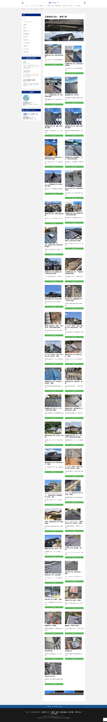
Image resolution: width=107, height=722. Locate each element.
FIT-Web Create (56, 717)
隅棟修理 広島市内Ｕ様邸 (71, 625)
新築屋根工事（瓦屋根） (51, 625)
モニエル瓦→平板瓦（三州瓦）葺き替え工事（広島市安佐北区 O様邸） (74, 327)
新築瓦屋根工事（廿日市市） (72, 95)
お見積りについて (42, 5)
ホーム (27, 5)
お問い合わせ (70, 5)
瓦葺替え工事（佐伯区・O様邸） (73, 600)
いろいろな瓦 (25, 48)
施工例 (53, 5)
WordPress (67, 717)
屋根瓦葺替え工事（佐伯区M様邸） (53, 298)
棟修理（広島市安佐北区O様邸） (73, 240)
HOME (24, 105)
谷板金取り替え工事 (50, 676)
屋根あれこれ (25, 45)
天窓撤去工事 (68, 650)
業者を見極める (58, 5)
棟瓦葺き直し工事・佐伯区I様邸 (53, 574)
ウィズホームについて (33, 5)
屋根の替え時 (25, 51)
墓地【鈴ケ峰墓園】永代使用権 (29, 79)
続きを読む (54, 64)
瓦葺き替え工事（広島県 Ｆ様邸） (54, 599)
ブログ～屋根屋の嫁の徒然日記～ (29, 58)
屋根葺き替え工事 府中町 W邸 (53, 548)
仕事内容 (48, 5)
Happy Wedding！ (27, 70)
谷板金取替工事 (48, 650)
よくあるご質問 (77, 5)
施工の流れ (65, 5)
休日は (24, 61)
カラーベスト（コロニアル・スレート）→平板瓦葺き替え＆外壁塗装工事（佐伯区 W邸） (54, 495)
